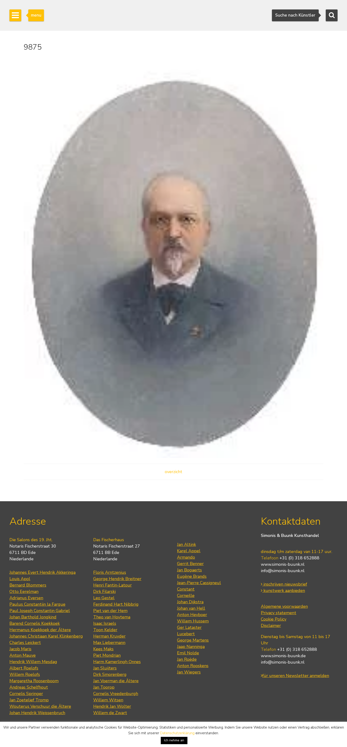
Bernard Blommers (27, 585)
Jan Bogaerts (189, 570)
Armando (186, 557)
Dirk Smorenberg (110, 674)
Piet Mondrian (107, 655)
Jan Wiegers (189, 672)
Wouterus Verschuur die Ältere (40, 706)
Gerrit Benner (190, 563)
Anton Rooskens (192, 666)
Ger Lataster (189, 627)
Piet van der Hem (110, 610)
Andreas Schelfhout (28, 687)
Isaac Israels (104, 623)
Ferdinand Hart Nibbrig (116, 604)
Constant (186, 589)
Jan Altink (186, 544)
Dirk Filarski (104, 591)
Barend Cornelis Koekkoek (34, 623)
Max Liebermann (109, 642)
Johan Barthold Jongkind (32, 617)
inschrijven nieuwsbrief (284, 584)
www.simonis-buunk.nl (283, 564)
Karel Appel (188, 551)
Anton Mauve (22, 655)
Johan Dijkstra (190, 602)
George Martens (193, 640)
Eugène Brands (192, 576)
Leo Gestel (103, 598)
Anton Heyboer (192, 614)
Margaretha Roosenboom (34, 681)
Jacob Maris (20, 649)
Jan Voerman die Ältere (116, 681)
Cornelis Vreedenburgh (115, 693)
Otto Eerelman (23, 591)
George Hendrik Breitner (117, 579)
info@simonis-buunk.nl (283, 571)
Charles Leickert (25, 642)
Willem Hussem (193, 621)
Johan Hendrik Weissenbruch (37, 713)
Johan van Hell (191, 608)
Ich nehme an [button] (174, 740)
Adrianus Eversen (26, 598)
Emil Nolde (188, 653)
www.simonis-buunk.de (283, 656)
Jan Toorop (103, 687)
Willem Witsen (108, 700)
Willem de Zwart (110, 713)
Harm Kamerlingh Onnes (117, 662)
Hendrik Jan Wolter (112, 706)
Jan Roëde (187, 659)
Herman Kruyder (109, 636)
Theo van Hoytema (111, 617)
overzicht (173, 472)
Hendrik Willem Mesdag (33, 662)
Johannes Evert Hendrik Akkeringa (42, 572)
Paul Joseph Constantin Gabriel (39, 610)
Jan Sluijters (105, 668)
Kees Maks (103, 649)
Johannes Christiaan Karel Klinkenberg (46, 636)
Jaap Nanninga (191, 646)
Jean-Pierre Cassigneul (199, 583)
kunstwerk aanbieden (283, 590)
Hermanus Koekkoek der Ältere (40, 630)
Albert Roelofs (23, 668)
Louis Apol (19, 579)
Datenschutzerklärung (177, 733)
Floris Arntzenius (109, 572)
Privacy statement (278, 613)
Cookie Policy (273, 619)
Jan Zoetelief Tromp (29, 700)
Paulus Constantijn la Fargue (37, 604)
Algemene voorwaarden (284, 606)
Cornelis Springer (26, 693)
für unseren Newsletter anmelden (295, 675)
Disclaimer (271, 625)
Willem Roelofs (24, 674)
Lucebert (186, 634)
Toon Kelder (105, 630)
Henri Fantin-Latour (112, 585)
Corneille (186, 595)
